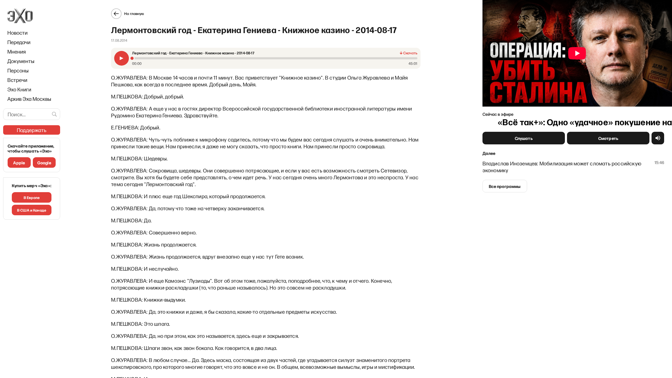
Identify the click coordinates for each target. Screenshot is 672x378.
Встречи (17, 79)
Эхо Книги (19, 89)
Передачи (18, 42)
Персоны (18, 70)
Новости (17, 32)
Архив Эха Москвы (29, 98)
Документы (20, 60)
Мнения (16, 51)
